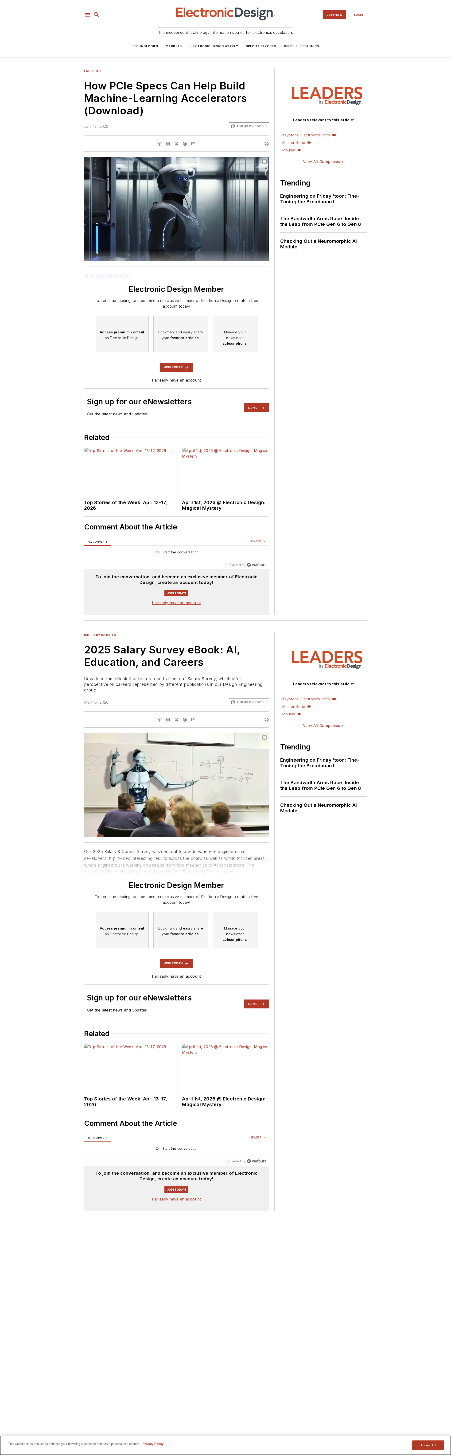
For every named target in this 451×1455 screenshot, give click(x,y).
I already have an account (176, 380)
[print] (266, 143)
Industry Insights (100, 635)
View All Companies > (323, 161)
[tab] (97, 541)
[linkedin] (168, 143)
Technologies (145, 46)
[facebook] (159, 143)
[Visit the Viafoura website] (257, 565)
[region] (176, 553)
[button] (87, 14)
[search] (96, 14)
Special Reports (261, 46)
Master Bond (293, 142)
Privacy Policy (153, 1444)
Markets (174, 46)
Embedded (92, 71)
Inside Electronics (301, 46)
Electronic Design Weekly (214, 46)
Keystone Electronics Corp (306, 135)
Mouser (288, 150)
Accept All (427, 1445)
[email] (193, 143)
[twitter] (176, 143)
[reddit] (185, 143)
